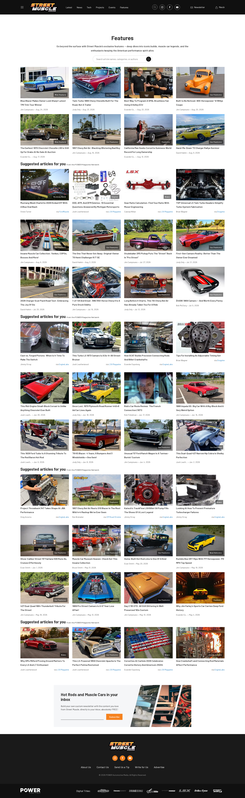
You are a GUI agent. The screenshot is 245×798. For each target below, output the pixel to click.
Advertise (159, 767)
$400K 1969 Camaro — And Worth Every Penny (199, 300)
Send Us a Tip (121, 767)
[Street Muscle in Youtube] (130, 758)
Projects (100, 7)
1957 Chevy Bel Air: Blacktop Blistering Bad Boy (96, 148)
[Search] (148, 59)
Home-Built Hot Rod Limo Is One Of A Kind (145, 558)
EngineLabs (64, 364)
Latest (69, 7)
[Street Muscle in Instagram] (115, 758)
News (79, 7)
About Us (86, 767)
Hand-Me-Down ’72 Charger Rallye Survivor (197, 148)
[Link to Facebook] (169, 7)
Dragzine (221, 211)
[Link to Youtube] (177, 7)
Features (124, 7)
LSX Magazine (115, 211)
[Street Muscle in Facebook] (122, 758)
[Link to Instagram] (162, 7)
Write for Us (141, 767)
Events (112, 7)
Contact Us (103, 767)
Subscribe (114, 716)
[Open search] (154, 7)
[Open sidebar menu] (22, 7)
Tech (89, 7)
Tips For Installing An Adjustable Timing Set (198, 355)
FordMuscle (64, 211)
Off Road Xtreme (113, 517)
